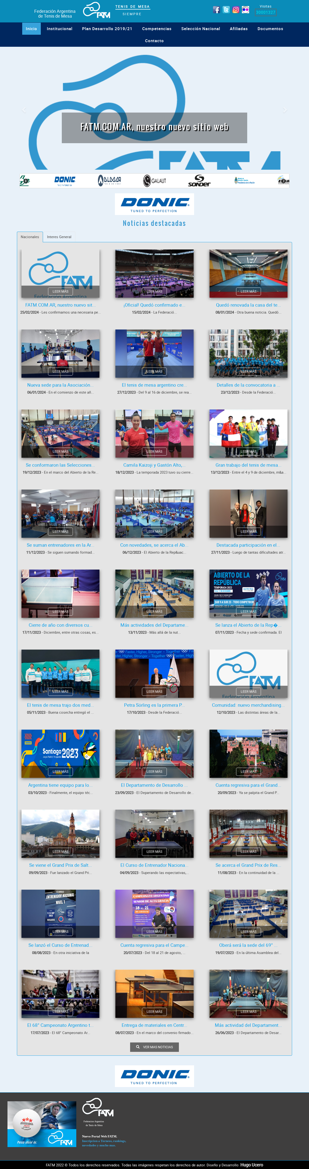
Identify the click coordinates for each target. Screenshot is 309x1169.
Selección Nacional (200, 28)
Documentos (270, 28)
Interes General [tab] (59, 236)
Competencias (157, 28)
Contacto (154, 40)
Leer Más (60, 291)
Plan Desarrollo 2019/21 (107, 28)
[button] (23, 108)
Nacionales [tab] (30, 236)
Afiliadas (239, 28)
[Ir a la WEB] (42, 1124)
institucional (59, 28)
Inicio (31, 28)
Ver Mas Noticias (158, 1047)
